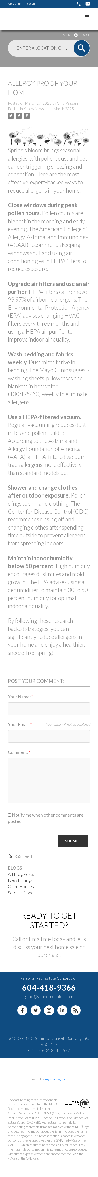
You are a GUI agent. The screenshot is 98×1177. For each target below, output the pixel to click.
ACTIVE (67, 34)
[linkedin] (62, 1010)
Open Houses (21, 886)
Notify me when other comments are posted (45, 818)
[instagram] (49, 1010)
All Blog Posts (21, 874)
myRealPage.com (57, 1079)
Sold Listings (20, 892)
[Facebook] (22, 1010)
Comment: (18, 752)
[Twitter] (36, 1010)
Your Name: (19, 696)
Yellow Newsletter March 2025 (49, 109)
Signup (14, 4)
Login (31, 4)
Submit (72, 841)
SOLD (86, 34)
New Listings (20, 880)
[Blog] (76, 1010)
